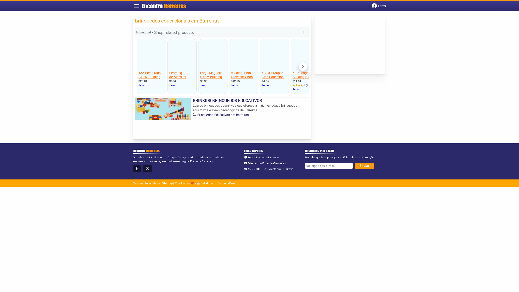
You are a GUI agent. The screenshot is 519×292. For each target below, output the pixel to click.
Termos (138, 183)
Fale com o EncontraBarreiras (267, 163)
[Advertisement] (346, 44)
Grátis (289, 169)
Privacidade (152, 183)
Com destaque (272, 169)
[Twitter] (147, 168)
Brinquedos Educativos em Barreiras (223, 115)
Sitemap (167, 183)
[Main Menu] (137, 6)
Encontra (164, 6)
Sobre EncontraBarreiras (263, 157)
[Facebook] (137, 168)
